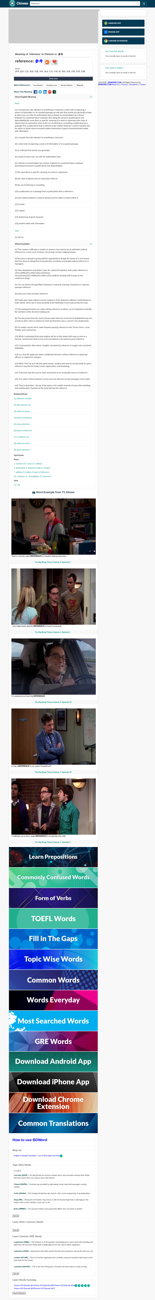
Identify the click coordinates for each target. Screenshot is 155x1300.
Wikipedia (80, 85)
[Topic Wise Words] (53, 969)
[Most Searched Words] (53, 1030)
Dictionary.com (51, 85)
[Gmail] (50, 93)
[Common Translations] (53, 1132)
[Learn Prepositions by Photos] (53, 866)
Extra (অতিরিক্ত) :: (21, 1209)
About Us (115, 84)
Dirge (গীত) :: (19, 1200)
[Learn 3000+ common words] (53, 989)
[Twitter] (40, 93)
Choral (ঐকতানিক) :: (21, 1184)
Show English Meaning (53, 97)
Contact (143, 84)
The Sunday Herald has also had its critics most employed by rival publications (52, 1193)
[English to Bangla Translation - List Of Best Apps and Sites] (61, 1157)
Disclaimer (133, 84)
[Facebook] (36, 93)
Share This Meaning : (23, 92)
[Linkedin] (45, 93)
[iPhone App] (53, 1092)
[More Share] (54, 93)
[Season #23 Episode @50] (79, 1286)
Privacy (124, 84)
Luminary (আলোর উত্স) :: (23, 1267)
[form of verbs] (53, 907)
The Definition (38, 85)
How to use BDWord (29, 1140)
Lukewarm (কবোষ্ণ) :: (22, 1251)
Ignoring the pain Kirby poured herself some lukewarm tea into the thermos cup (53, 1251)
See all (15, 1216)
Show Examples (53, 244)
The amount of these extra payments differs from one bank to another (48, 1209)
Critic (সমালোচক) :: (21, 1193)
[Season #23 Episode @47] (88, 1286)
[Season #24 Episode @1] (76, 1286)
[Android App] (53, 1071)
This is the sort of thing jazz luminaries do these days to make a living (50, 1267)
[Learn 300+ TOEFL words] (53, 928)
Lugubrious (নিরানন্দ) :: (22, 1242)
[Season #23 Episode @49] (82, 1286)
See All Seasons (19, 1293)
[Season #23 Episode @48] (85, 1286)
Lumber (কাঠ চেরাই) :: (22, 1257)
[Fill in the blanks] (53, 948)
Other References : (22, 85)
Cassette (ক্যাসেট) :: (22, 1175)
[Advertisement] (52, 26)
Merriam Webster (67, 85)
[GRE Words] (53, 1051)
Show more (53, 79)
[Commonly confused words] (53, 887)
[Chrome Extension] (53, 1112)
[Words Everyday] (53, 1010)
